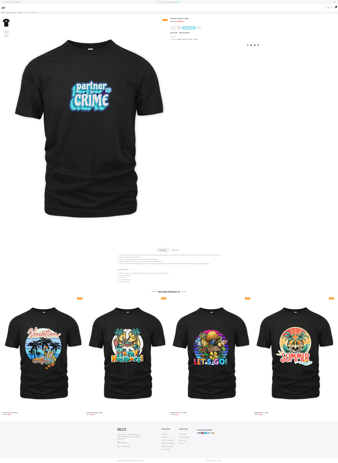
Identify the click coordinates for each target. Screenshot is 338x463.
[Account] (329, 8)
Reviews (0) (175, 250)
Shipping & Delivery (167, 446)
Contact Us (165, 437)
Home (3, 13)
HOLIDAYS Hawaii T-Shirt (95, 413)
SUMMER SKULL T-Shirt (261, 413)
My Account (183, 434)
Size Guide (173, 33)
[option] (89, 128)
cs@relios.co (124, 442)
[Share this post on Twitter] (251, 45)
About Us (164, 434)
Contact (213, 461)
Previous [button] (15, 128)
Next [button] (164, 128)
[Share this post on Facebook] (247, 45)
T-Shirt (190, 39)
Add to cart (189, 27)
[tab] (163, 250)
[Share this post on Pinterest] (255, 45)
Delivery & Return (184, 33)
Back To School (11, 13)
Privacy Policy (166, 449)
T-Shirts (19, 13)
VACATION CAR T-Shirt (10, 413)
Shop (207, 461)
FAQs (180, 443)
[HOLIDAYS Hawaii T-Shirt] (127, 353)
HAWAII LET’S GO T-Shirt (178, 413)
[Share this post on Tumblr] (258, 45)
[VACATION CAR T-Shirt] (43, 353)
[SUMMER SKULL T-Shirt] (294, 353)
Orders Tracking (184, 437)
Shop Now (177, 2)
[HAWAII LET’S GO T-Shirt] (210, 353)
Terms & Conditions (168, 440)
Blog (219, 461)
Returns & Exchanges (168, 443)
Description (163, 250)
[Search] (325, 8)
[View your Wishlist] (332, 8)
